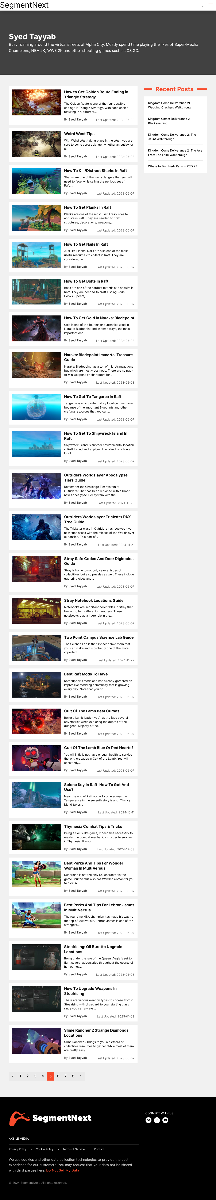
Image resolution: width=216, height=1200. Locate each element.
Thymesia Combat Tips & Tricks (93, 826)
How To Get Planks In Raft (87, 207)
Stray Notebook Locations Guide (94, 600)
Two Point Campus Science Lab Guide (99, 637)
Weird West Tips (79, 133)
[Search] (201, 5)
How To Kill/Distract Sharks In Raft (95, 170)
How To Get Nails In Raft (86, 244)
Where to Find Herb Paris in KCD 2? (172, 166)
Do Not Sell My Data (62, 1170)
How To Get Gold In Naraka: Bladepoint (99, 318)
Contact (99, 1149)
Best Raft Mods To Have (86, 674)
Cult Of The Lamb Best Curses (91, 711)
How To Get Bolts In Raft (86, 281)
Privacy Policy (18, 1149)
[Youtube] (166, 1120)
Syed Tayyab (78, 119)
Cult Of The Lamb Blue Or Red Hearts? (99, 747)
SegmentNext (24, 4)
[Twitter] (149, 1120)
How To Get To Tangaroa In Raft (93, 396)
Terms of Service (74, 1149)
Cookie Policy (44, 1149)
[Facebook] (158, 1120)
